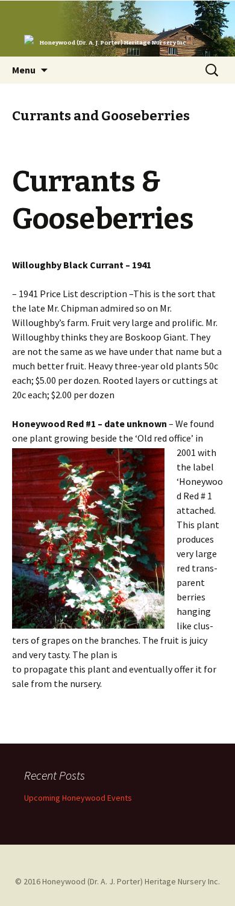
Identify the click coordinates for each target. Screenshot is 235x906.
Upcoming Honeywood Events (78, 797)
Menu (24, 70)
